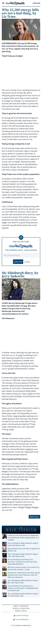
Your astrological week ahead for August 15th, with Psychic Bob (23, 555)
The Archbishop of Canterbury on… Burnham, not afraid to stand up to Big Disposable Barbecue (22, 561)
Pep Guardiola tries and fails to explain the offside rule (24, 549)
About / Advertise (21, 606)
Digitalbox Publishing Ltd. (23, 625)
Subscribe (18, 261)
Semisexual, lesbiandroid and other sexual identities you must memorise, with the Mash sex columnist (24, 575)
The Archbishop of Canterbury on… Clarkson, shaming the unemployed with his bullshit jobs (23, 588)
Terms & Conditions (21, 608)
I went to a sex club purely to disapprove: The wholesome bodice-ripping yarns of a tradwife (23, 537)
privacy (27, 262)
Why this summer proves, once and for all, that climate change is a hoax (23, 568)
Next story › (34, 516)
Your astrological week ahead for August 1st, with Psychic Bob (23, 595)
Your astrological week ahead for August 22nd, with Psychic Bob (23, 544)
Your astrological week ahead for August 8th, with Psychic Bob (23, 581)
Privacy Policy (21, 611)
